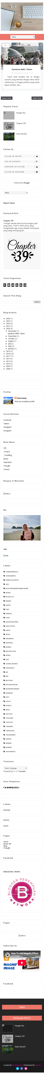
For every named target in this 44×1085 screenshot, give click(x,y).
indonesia (10, 638)
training (9, 726)
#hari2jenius (11, 576)
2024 (8, 323)
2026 (8, 318)
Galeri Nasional (12, 622)
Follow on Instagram (14, 172)
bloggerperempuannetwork (17, 588)
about (5, 459)
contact (6, 469)
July (9, 343)
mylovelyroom (11, 685)
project (9, 705)
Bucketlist (10, 597)
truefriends (10, 735)
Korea (8, 655)
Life (4, 448)
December (12, 331)
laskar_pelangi (12, 664)
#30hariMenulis (12, 572)
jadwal (8, 647)
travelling (10, 731)
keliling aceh (11, 651)
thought (9, 722)
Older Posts (37, 98)
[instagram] (25, 1068)
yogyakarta (10, 751)
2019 (8, 351)
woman (9, 747)
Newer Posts (6, 98)
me (6, 45)
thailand (9, 718)
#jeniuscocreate (12, 580)
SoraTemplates (17, 1065)
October (11, 338)
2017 (8, 356)
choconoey (22, 398)
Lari (7, 659)
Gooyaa (38, 1065)
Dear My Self (21, 134)
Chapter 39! (21, 123)
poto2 (8, 701)
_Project (6, 451)
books (8, 593)
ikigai (8, 634)
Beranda (6, 810)
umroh (8, 739)
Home (5, 826)
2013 (8, 358)
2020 (8, 328)
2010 (8, 363)
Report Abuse (9, 203)
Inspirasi (9, 643)
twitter (6, 423)
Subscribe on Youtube (15, 167)
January (11, 348)
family (8, 605)
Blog (5, 846)
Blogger (27, 183)
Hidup (8, 630)
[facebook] (21, 1068)
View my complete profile (25, 401)
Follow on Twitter (13, 156)
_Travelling (7, 455)
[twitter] (17, 1068)
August (11, 341)
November (12, 336)
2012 (8, 361)
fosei (8, 618)
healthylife (10, 626)
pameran (9, 693)
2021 (8, 326)
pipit (7, 697)
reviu (8, 710)
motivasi (9, 680)
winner (8, 743)
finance (9, 613)
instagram (7, 427)
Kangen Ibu (20, 113)
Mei (7, 676)
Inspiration (7, 462)
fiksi (7, 609)
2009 (8, 366)
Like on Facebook (12, 161)
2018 (8, 353)
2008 (8, 369)
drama (8, 601)
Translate (22, 771)
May (10, 346)
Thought (6, 466)
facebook (7, 420)
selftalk (9, 714)
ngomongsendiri (12, 689)
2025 (8, 321)
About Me (7, 844)
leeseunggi (10, 668)
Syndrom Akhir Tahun (22, 69)
